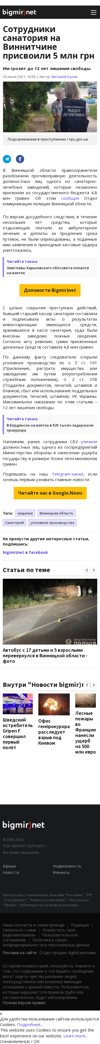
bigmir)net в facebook (25, 552)
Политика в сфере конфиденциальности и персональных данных (46, 942)
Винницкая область (56, 513)
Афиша (9, 866)
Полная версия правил (24, 1002)
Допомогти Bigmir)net (50, 290)
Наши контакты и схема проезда (33, 925)
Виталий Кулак (65, 76)
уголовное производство (52, 522)
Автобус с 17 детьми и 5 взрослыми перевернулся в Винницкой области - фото (45, 655)
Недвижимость (67, 866)
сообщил (70, 198)
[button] (87, 570)
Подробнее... (30, 1024)
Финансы (61, 872)
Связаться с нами (19, 930)
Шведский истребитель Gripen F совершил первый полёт (18, 733)
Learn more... (75, 1035)
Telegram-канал (67, 474)
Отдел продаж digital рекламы (67, 952)
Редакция (80, 925)
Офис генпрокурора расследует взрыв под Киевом (54, 732)
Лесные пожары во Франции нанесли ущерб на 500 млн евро (85, 732)
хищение (25, 513)
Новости (11, 872)
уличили (89, 441)
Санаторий (14, 522)
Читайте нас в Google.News (50, 493)
